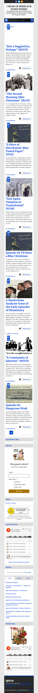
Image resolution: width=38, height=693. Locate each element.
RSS (22, 1)
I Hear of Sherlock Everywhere (19, 8)
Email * (11, 472)
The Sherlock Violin (11, 593)
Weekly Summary (19, 484)
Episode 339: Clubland (11, 582)
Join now (19, 491)
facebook (16, 1)
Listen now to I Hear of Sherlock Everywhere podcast (19, 518)
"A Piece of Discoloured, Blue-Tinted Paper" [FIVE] (18, 149)
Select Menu (6, 20)
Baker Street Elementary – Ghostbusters (16, 590)
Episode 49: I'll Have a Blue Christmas (19, 254)
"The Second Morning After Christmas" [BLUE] (18, 97)
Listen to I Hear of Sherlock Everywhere (19, 562)
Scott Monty (11, 70)
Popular (10, 578)
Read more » (27, 68)
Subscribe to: (13, 479)
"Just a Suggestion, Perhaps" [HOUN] (18, 48)
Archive (28, 578)
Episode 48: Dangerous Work (16, 406)
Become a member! (11, 503)
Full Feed (17, 482)
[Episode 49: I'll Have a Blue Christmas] (19, 241)
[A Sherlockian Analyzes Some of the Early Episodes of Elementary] (19, 289)
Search (32, 20)
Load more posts (11, 432)
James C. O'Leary (12, 333)
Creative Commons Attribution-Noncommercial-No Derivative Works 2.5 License (18, 685)
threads (19, 1)
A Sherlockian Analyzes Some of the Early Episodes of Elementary (18, 305)
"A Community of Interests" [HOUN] (17, 359)
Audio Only (17, 487)
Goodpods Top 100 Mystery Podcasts (19, 516)
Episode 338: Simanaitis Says (13, 597)
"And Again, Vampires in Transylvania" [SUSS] (15, 203)
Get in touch (28, 572)
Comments (19, 578)
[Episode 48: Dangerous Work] (19, 394)
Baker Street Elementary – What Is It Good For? (18, 608)
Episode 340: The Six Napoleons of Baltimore (17, 600)
